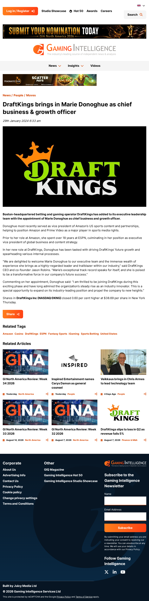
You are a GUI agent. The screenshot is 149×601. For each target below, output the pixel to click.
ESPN (43, 333)
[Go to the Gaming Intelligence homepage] (74, 50)
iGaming (74, 333)
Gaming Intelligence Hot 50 (63, 475)
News (7, 95)
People (18, 95)
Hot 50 (78, 11)
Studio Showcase (54, 11)
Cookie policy (12, 492)
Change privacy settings (20, 498)
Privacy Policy (13, 486)
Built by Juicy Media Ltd (20, 586)
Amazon (8, 333)
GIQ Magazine (54, 469)
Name (107, 493)
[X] (106, 572)
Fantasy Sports (57, 333)
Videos (95, 66)
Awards (92, 11)
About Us (9, 469)
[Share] (47, 394)
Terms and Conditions (18, 503)
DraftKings (31, 333)
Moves (31, 95)
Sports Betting (90, 333)
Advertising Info (14, 475)
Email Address (112, 509)
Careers (106, 11)
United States (108, 333)
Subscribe (125, 528)
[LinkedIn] (114, 572)
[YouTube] (122, 572)
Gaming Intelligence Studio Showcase (71, 481)
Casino (19, 333)
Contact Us (10, 481)
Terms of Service (84, 596)
